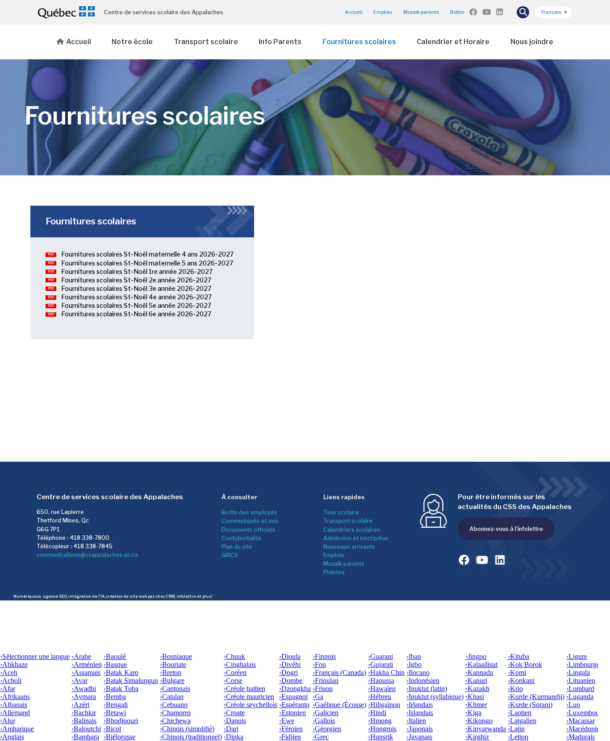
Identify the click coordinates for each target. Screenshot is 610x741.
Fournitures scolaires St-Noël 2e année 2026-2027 (136, 280)
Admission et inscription (355, 538)
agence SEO (55, 596)
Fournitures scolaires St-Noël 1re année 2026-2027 (137, 271)
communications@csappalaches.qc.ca (87, 554)
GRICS (229, 555)
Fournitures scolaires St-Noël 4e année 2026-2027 (136, 297)
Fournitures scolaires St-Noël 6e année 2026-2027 (136, 314)
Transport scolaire (206, 41)
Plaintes (334, 572)
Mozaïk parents (421, 12)
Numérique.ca (27, 596)
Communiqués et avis (250, 520)
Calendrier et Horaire (453, 41)
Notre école (132, 41)
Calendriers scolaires (351, 529)
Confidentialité (241, 538)
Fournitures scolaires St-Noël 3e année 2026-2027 (136, 288)
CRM (170, 596)
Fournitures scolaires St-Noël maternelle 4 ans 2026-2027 (147, 254)
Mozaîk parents (343, 563)
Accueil (354, 12)
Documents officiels (248, 529)
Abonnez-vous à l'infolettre (506, 528)
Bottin (457, 12)
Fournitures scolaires (359, 41)
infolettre (186, 596)
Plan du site (236, 546)
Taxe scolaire (341, 512)
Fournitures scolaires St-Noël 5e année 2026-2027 (136, 305)
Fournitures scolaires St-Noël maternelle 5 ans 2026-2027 (147, 263)
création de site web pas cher (135, 596)
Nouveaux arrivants (349, 546)
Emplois (382, 12)
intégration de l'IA (86, 596)
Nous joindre (531, 41)
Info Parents (280, 41)
